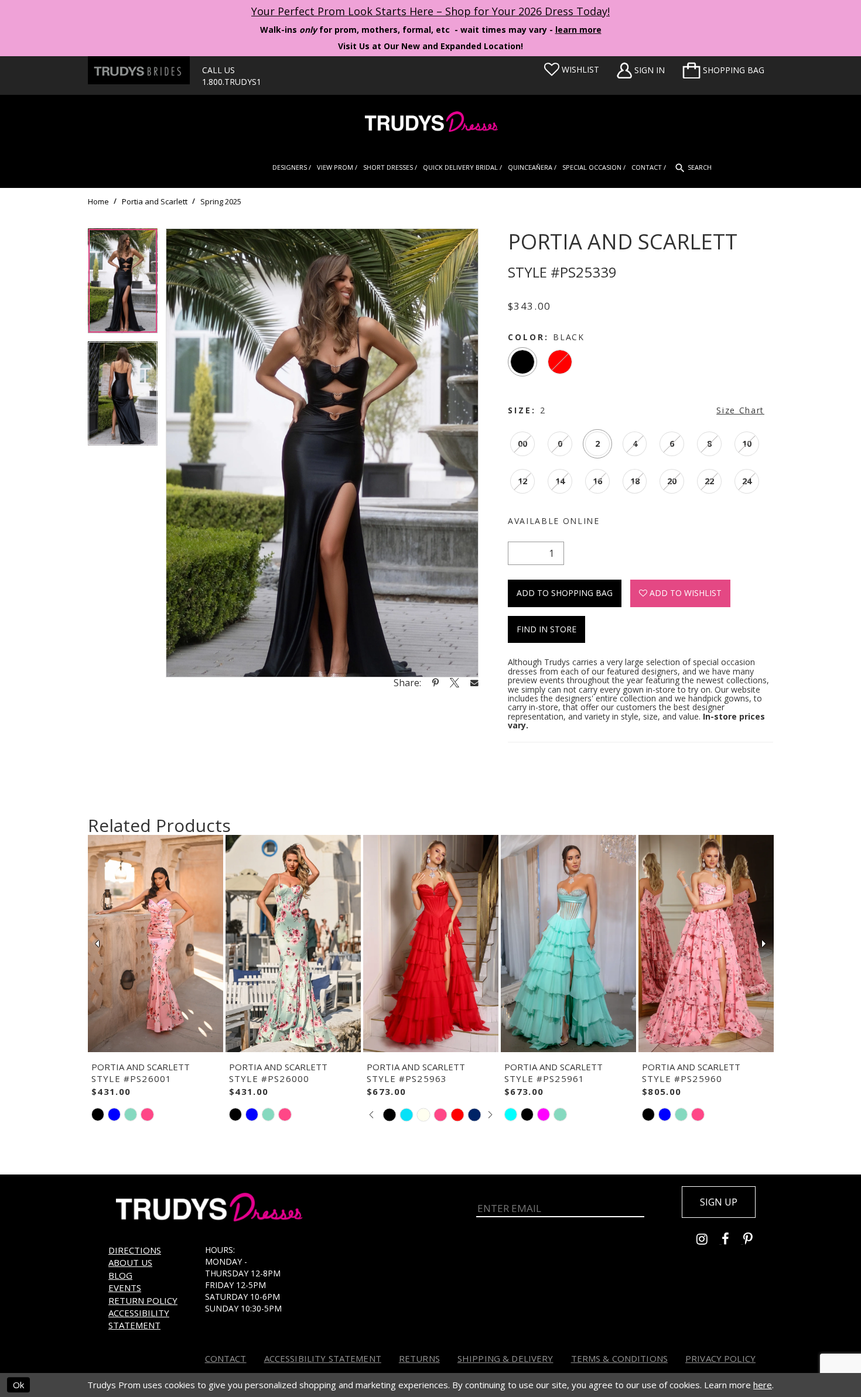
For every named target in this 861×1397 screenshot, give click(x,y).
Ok (18, 1385)
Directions (134, 1250)
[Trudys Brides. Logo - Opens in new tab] (139, 70)
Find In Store (546, 629)
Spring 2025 (220, 201)
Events (124, 1287)
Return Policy (142, 1300)
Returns (419, 1358)
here (762, 1385)
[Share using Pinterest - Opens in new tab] (435, 682)
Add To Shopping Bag (565, 592)
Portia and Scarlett (154, 201)
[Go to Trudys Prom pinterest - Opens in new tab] (753, 1240)
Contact (226, 1358)
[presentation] (155, 944)
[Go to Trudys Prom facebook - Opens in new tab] (732, 1240)
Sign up (718, 1202)
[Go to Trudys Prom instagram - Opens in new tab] (709, 1240)
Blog (120, 1275)
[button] (723, 70)
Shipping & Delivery (505, 1358)
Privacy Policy (720, 1358)
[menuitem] (723, 70)
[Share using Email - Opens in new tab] (474, 682)
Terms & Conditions (619, 1358)
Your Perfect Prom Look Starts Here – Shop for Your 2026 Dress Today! (430, 11)
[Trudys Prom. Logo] (430, 123)
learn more (578, 29)
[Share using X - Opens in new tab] (454, 682)
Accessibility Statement (138, 1319)
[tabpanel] (123, 284)
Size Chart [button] (740, 410)
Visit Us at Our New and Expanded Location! (430, 46)
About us (130, 1262)
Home (98, 201)
